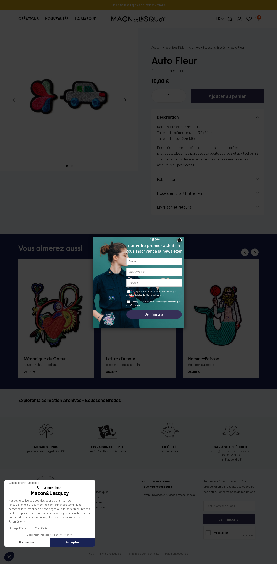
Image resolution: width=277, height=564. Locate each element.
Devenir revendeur (153, 495)
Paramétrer (27, 542)
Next (255, 252)
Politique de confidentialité (143, 553)
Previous (245, 252)
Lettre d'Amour (120, 359)
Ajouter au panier (227, 96)
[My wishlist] (249, 19)
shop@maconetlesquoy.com (231, 451)
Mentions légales (111, 553)
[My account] (239, 19)
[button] (28, 19)
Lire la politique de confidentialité (28, 528)
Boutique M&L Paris (156, 481)
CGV (91, 553)
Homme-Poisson (203, 359)
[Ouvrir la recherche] (230, 19)
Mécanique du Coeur (45, 359)
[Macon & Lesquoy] (138, 19)
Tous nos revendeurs (157, 486)
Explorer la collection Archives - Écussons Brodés (69, 400)
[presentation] (14, 100)
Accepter (72, 542)
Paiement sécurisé (176, 553)
